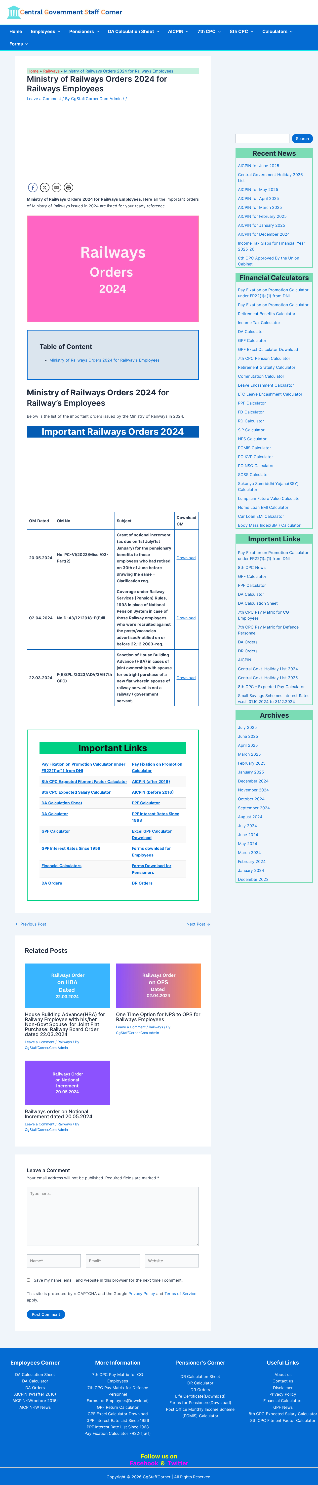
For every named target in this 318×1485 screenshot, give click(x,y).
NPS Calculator (252, 438)
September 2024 (254, 807)
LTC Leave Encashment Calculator (270, 394)
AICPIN (175, 31)
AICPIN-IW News (35, 1407)
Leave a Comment (44, 98)
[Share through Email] (56, 187)
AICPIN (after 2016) (151, 781)
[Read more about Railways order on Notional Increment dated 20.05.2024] (67, 1082)
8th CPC (239, 31)
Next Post (198, 924)
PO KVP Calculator (255, 456)
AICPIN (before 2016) (153, 792)
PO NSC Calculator (256, 465)
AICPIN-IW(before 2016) (35, 1400)
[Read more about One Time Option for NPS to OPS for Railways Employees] (158, 985)
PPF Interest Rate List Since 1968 (118, 1426)
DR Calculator (200, 1382)
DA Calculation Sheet (131, 31)
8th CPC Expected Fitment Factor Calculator (84, 781)
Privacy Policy (141, 1293)
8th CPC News (252, 567)
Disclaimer (283, 1387)
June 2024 (248, 834)
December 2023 (253, 879)
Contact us (283, 1380)
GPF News (283, 1407)
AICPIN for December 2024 (264, 234)
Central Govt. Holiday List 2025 (268, 677)
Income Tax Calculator (259, 322)
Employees (43, 31)
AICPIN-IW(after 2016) (35, 1394)
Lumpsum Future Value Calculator (269, 498)
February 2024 (252, 861)
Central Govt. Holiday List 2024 (268, 668)
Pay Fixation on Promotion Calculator (273, 304)
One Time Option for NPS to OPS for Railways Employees (158, 1016)
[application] (57, 31)
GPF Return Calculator (118, 1407)
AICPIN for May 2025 (258, 189)
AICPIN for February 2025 (262, 216)
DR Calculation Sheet (200, 1376)
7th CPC (207, 31)
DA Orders (51, 883)
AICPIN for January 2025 (261, 225)
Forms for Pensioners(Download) (200, 1402)
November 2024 (253, 789)
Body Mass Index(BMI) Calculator (269, 525)
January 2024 (251, 870)
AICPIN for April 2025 (258, 198)
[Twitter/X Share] (44, 187)
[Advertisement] (113, 144)
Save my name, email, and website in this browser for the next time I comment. (108, 1280)
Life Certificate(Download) (200, 1396)
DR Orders (142, 883)
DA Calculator (54, 813)
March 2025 (249, 754)
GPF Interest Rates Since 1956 (70, 848)
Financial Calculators (61, 865)
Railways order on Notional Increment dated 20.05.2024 (58, 1114)
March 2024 (249, 852)
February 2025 (252, 763)
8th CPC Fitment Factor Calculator (283, 1420)
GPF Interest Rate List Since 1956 (117, 1420)
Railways (65, 1042)
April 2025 (248, 745)
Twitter (177, 1463)
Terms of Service (180, 1293)
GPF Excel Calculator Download (268, 349)
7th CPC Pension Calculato (263, 358)
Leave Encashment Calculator (266, 385)
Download (186, 557)
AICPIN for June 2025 (258, 165)
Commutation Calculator (261, 376)
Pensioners (81, 31)
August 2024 (250, 816)
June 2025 (248, 736)
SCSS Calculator (253, 474)
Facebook (144, 1463)
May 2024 (247, 843)
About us (283, 1374)
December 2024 (253, 781)
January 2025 (251, 772)
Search (302, 138)
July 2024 (247, 825)
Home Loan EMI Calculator (263, 507)
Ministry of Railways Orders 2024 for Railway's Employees (104, 360)
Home (15, 31)
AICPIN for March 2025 (260, 207)
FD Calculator (251, 411)
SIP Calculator (251, 429)
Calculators (274, 31)
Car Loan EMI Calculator (261, 516)
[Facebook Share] (33, 187)
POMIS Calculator (254, 447)
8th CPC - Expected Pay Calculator (271, 686)
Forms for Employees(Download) (118, 1400)
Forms (16, 43)
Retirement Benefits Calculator (266, 313)
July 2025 (247, 727)
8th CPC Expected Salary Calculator (76, 792)
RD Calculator (251, 420)
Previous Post (30, 924)
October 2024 (251, 798)
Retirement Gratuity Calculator (266, 367)
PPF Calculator (146, 802)
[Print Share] (68, 187)
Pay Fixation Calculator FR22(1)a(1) (117, 1433)
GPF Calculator (55, 831)
